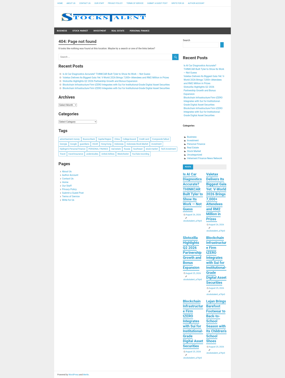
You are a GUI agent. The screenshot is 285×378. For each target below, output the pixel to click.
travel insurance (75, 154)
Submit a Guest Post (157, 3)
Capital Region (104, 139)
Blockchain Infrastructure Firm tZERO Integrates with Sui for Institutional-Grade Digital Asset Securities (116, 84)
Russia (127, 149)
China (117, 139)
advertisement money (70, 139)
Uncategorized (194, 154)
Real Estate (117, 30)
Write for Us (177, 3)
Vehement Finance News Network (204, 158)
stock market (152, 149)
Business (62, 30)
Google (73, 144)
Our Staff (99, 3)
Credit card (144, 139)
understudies (92, 154)
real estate (116, 149)
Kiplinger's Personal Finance (72, 149)
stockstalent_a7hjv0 (192, 221)
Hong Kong (106, 144)
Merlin (86, 374)
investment (156, 144)
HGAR (95, 144)
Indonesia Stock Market (137, 144)
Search (186, 40)
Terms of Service (134, 3)
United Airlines (107, 154)
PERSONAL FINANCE (98, 149)
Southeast (138, 149)
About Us (70, 3)
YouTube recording (140, 154)
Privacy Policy (115, 3)
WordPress (74, 374)
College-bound (129, 139)
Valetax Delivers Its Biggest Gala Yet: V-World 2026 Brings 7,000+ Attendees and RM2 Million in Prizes (116, 77)
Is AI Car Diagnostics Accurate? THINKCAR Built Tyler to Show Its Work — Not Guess (106, 74)
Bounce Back (89, 139)
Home (60, 3)
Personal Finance (139, 30)
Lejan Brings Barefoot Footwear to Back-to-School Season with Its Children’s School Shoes (216, 321)
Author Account (196, 3)
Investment (99, 30)
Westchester (123, 154)
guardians (84, 144)
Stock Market (80, 30)
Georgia (63, 144)
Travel (62, 154)
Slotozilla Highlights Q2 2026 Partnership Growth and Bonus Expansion (100, 81)
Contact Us (85, 3)
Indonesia (119, 144)
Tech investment (168, 149)
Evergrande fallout (160, 139)
